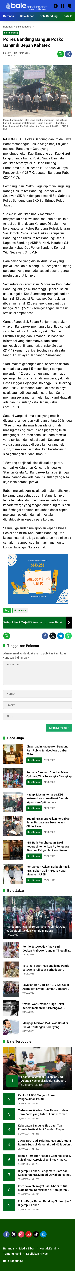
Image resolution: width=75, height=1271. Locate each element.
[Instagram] (21, 1234)
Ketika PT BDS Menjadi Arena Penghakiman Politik (36, 1097)
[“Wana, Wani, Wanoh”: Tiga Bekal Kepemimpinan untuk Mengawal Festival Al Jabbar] (11, 1008)
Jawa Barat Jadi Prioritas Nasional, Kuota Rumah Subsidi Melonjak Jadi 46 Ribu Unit (45, 1142)
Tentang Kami (12, 1253)
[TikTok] (36, 1234)
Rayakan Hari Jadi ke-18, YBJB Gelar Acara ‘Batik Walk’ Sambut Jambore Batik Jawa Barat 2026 (45, 987)
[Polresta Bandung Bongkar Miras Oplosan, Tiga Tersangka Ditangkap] (13, 778)
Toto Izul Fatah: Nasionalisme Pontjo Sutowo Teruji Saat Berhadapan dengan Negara (45, 968)
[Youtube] (28, 1234)
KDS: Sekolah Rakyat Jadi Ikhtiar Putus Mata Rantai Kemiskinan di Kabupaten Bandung (42, 1188)
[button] (55, 6)
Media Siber (26, 1248)
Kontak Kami (48, 1248)
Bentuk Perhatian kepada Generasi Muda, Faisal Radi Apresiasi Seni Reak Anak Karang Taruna (44, 1158)
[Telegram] (60, 636)
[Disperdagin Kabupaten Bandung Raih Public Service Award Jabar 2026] (13, 754)
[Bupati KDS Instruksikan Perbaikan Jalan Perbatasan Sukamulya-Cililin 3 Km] (13, 826)
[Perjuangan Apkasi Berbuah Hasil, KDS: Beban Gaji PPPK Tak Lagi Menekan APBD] (13, 874)
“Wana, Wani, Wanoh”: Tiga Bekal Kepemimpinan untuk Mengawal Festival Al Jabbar (43, 1006)
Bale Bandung (11, 32)
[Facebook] (45, 636)
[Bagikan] (68, 54)
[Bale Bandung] (26, 5)
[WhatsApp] (68, 636)
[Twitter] (52, 636)
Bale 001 (7, 53)
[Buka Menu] (62, 6)
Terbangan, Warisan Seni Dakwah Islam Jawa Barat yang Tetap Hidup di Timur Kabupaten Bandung (43, 1112)
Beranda (8, 1248)
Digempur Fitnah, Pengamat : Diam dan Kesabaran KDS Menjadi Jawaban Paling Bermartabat (44, 1173)
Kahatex (21, 610)
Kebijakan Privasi (37, 1253)
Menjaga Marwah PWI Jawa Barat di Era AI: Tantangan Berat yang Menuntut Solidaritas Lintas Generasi (46, 1025)
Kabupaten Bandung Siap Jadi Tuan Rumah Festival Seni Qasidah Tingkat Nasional (42, 1128)
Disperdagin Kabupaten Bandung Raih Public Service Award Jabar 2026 (47, 750)
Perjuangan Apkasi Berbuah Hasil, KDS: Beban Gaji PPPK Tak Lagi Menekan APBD (48, 870)
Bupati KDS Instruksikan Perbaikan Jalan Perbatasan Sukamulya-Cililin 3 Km (48, 822)
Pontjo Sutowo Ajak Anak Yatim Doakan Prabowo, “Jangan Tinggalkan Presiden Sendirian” (46, 949)
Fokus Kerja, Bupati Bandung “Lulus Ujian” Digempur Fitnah (44, 1203)
